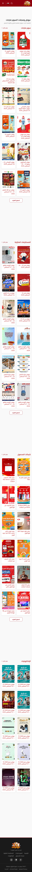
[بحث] (11, 3)
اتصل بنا (6, 869)
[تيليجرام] (16, 859)
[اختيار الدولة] (7, 3)
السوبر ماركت (19, 853)
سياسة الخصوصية (23, 869)
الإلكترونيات (11, 856)
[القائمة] (3, 3)
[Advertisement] (16, 13)
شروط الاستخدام (14, 869)
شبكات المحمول (20, 856)
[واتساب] (11, 859)
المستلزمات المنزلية (9, 853)
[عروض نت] (16, 845)
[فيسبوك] (20, 859)
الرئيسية (26, 853)
